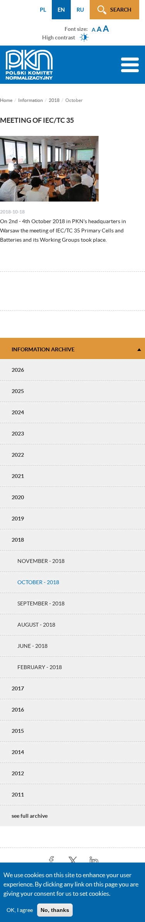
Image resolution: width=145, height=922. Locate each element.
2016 (18, 710)
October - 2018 (38, 582)
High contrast (58, 37)
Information (30, 100)
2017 (18, 688)
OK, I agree (20, 910)
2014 (18, 752)
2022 (18, 455)
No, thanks (55, 910)
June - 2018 (32, 646)
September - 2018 (41, 603)
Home (6, 100)
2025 (18, 391)
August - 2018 (36, 625)
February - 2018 (39, 667)
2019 (18, 518)
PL (43, 10)
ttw (72, 861)
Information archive (43, 349)
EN (61, 10)
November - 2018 (41, 561)
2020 (18, 497)
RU (80, 10)
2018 (54, 100)
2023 (18, 433)
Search (120, 10)
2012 (18, 773)
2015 (18, 731)
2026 (18, 370)
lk (94, 861)
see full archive (30, 816)
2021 (18, 476)
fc (51, 861)
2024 (18, 412)
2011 (18, 794)
